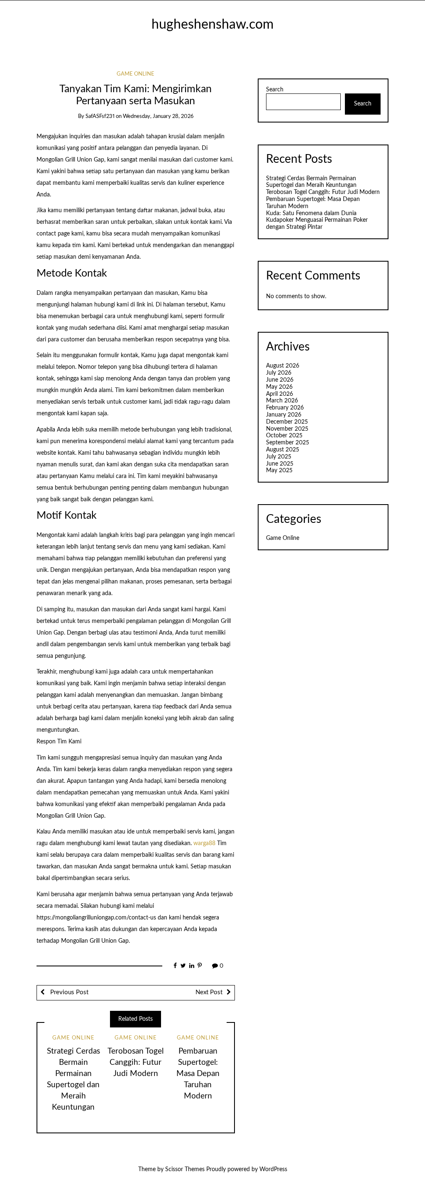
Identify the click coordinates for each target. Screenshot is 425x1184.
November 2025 (287, 429)
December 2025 (287, 422)
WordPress (273, 1169)
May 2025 (279, 470)
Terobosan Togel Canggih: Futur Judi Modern (135, 1062)
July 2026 (278, 373)
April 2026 (279, 394)
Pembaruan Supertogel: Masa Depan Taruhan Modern (198, 1073)
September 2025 (287, 443)
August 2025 (282, 450)
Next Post (208, 992)
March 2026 (282, 401)
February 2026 (285, 408)
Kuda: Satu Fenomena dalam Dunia (311, 213)
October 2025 (284, 436)
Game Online (135, 74)
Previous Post (68, 992)
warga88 (204, 843)
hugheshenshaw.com (212, 24)
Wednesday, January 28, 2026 (158, 116)
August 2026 (282, 366)
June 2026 (279, 380)
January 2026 (283, 415)
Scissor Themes (185, 1169)
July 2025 (278, 457)
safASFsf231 (100, 116)
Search (274, 90)
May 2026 (279, 387)
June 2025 (279, 464)
